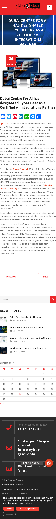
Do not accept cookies (27, 509)
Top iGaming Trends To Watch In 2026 (28, 348)
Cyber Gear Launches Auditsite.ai (25, 317)
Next (46, 276)
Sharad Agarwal (20, 169)
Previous (12, 276)
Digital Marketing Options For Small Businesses (32, 338)
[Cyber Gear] (28, 7)
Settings (9, 514)
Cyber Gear (5, 124)
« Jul (2, 403)
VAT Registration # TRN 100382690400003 (22, 489)
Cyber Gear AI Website (12, 480)
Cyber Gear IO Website (13, 485)
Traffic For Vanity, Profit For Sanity (26, 327)
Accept (8, 509)
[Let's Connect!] (49, 463)
